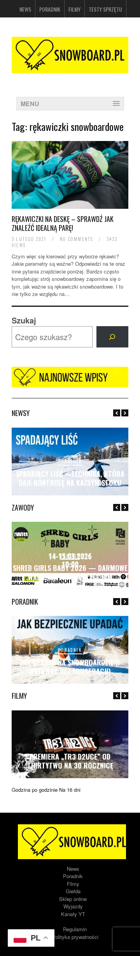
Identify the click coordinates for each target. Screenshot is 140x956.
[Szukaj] (112, 337)
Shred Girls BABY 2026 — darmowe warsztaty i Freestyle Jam (70, 572)
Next (124, 412)
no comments (76, 239)
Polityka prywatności (75, 937)
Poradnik (49, 9)
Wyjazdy (73, 906)
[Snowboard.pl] (70, 68)
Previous (116, 412)
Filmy (74, 9)
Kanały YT (73, 914)
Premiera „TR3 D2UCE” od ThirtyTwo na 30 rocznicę (70, 760)
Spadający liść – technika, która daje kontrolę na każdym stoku (70, 478)
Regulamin (75, 929)
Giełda (73, 891)
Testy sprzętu (105, 9)
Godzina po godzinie (35, 789)
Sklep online (73, 899)
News (25, 9)
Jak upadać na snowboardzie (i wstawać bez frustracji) (70, 666)
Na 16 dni (69, 789)
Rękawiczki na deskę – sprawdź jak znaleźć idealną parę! (63, 223)
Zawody (70, 556)
